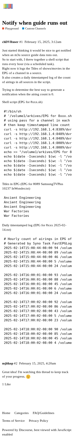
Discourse (25, 430)
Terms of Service (13, 420)
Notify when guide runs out (34, 23)
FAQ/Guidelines (43, 413)
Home (6, 413)
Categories (21, 413)
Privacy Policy (38, 420)
